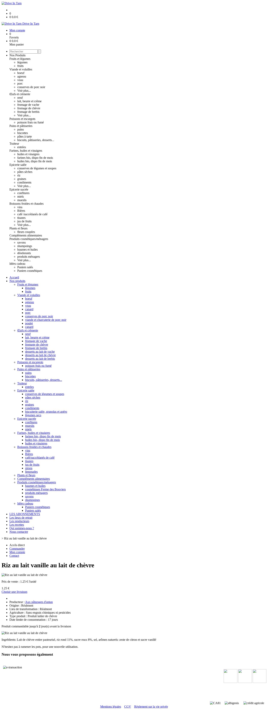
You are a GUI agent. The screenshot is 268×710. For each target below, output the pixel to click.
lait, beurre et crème (29, 101)
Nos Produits (17, 55)
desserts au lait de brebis (40, 358)
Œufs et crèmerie (19, 94)
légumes (22, 62)
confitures (23, 193)
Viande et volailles (20, 69)
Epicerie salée (17, 164)
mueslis (21, 200)
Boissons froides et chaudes (26, 203)
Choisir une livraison (14, 591)
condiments (24, 182)
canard (29, 309)
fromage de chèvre (28, 108)
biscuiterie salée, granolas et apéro (46, 411)
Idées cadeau (17, 263)
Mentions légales (110, 706)
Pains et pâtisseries (20, 126)
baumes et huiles (27, 249)
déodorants (24, 253)
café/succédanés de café (40, 457)
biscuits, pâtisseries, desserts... (35, 140)
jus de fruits (24, 221)
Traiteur (14, 143)
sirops (28, 468)
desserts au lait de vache (40, 351)
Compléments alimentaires (25, 235)
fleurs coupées (26, 232)
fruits (20, 66)
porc (20, 83)
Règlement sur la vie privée (151, 706)
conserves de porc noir (31, 87)
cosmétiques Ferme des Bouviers (45, 489)
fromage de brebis (28, 111)
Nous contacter (18, 531)
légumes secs (33, 415)
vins (19, 207)
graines (21, 179)
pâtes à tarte (24, 136)
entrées (21, 147)
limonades (31, 471)
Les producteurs (19, 521)
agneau (21, 76)
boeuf (20, 73)
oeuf (20, 97)
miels (20, 196)
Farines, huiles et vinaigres (25, 150)
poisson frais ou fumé (30, 122)
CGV (127, 706)
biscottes (22, 133)
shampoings (24, 246)
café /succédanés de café (32, 214)
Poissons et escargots (22, 118)
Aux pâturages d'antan (39, 602)
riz (18, 175)
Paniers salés (25, 267)
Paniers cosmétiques (29, 270)
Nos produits (17, 281)
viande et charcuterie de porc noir (45, 319)
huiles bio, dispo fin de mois (34, 161)
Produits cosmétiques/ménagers (28, 239)
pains (20, 129)
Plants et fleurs (18, 228)
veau (20, 80)
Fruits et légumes (19, 58)
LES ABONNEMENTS (24, 514)
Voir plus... (24, 90)
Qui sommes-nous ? (21, 528)
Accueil (14, 277)
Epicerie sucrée (18, 189)
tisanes (21, 217)
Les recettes (16, 524)
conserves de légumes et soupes (36, 168)
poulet (29, 323)
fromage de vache (28, 104)
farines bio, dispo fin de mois (35, 157)
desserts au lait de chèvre (40, 355)
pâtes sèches (24, 171)
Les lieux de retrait (20, 517)
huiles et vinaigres (28, 154)
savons (21, 242)
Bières (21, 210)
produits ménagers (28, 256)
